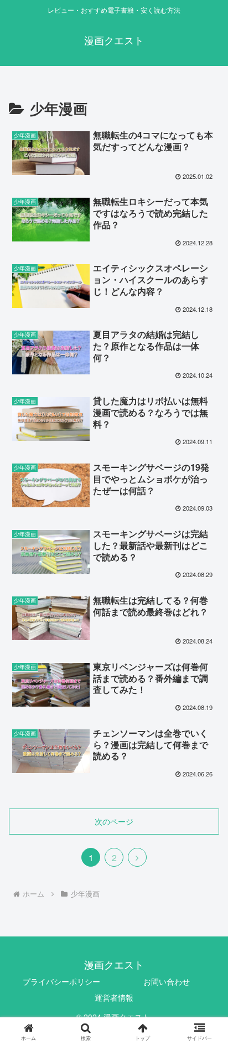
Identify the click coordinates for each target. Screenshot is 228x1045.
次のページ (114, 821)
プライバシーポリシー (61, 981)
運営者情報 (114, 997)
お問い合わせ (166, 981)
